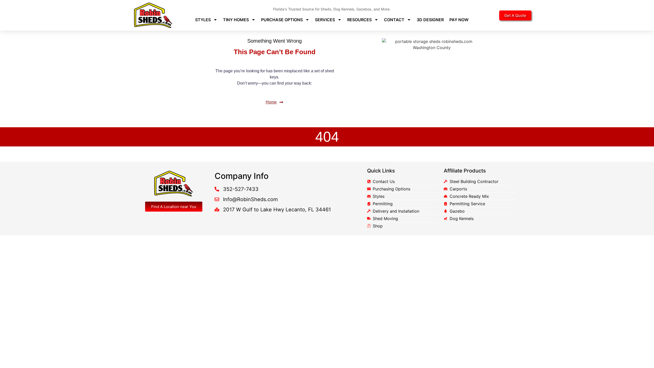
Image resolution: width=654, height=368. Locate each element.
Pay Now (459, 19)
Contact (394, 19)
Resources (359, 19)
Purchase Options (282, 19)
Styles (203, 19)
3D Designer (430, 19)
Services (325, 19)
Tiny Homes (236, 19)
